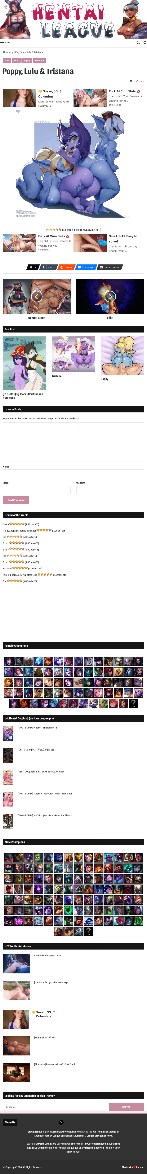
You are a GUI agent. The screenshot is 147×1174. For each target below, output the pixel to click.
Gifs (16, 51)
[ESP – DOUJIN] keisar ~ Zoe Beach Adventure (41, 771)
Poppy (27, 60)
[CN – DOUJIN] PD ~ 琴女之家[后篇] (36, 749)
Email (6, 482)
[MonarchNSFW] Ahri (45, 1037)
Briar (6, 543)
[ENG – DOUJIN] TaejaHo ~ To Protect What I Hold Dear (45, 793)
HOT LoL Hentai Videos (18, 946)
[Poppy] (122, 355)
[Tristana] (73, 354)
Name (6, 466)
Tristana (39, 60)
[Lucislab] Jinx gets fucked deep (51, 982)
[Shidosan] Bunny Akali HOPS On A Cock (54, 1064)
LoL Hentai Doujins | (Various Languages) (29, 718)
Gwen (6, 524)
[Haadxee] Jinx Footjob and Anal (19, 530)
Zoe (5, 581)
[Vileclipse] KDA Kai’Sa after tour (20, 574)
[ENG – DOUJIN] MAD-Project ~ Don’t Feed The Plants (45, 815)
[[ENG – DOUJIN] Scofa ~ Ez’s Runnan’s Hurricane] (24, 363)
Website (80, 482)
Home (8, 51)
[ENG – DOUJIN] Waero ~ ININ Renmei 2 (37, 727)
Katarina (7, 568)
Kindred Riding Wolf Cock (47, 955)
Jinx (5, 536)
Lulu (16, 60)
